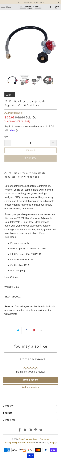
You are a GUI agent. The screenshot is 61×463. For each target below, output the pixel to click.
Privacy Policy (10, 442)
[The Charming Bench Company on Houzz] (25, 430)
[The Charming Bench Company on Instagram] (30, 430)
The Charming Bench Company (34, 439)
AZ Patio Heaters (13, 113)
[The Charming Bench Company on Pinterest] (35, 430)
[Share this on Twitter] (18, 330)
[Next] (54, 45)
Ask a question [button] (30, 387)
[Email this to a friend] (42, 330)
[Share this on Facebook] (26, 330)
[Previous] (6, 45)
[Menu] (1, 7)
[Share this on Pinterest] (34, 330)
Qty (6, 137)
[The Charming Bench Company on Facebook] (20, 430)
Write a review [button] (30, 380)
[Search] (50, 7)
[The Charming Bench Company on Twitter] (41, 430)
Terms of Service (26, 442)
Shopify (53, 442)
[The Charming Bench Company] (30, 7)
